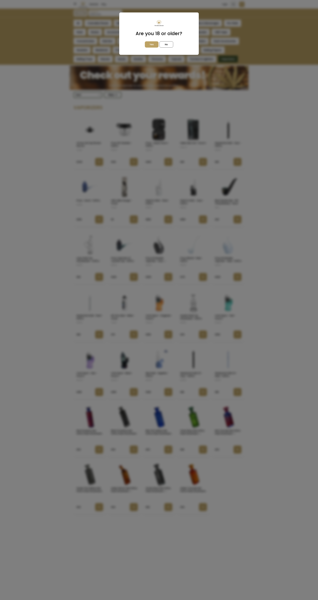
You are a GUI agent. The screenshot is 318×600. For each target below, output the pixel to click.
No (166, 44)
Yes (152, 44)
